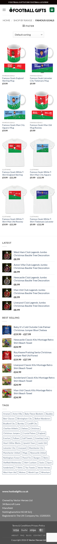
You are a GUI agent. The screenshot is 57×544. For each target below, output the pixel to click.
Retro (45, 458)
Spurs (49, 462)
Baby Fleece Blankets (34, 414)
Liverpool (22, 448)
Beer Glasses (9, 418)
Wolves (22, 472)
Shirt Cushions (30, 462)
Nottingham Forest (11, 458)
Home (6, 20)
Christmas (35, 428)
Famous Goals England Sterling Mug (13, 79)
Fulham (16, 438)
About (15, 535)
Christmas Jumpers (11, 433)
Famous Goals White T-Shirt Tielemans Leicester (42, 220)
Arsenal (6, 414)
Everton (6, 438)
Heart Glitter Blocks (12, 443)
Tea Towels (30, 467)
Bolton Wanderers (42, 418)
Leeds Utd (42, 443)
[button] (4, 9)
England (41, 433)
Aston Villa (17, 414)
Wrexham (45, 472)
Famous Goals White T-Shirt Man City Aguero (41, 173)
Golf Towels (27, 438)
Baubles (49, 414)
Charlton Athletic (10, 428)
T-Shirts (19, 467)
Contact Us (39, 535)
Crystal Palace (29, 433)
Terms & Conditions (21, 525)
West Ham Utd (9, 472)
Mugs (25, 453)
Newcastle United (38, 453)
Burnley (21, 423)
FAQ (22, 535)
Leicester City (9, 448)
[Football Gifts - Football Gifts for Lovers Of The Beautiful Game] (27, 10)
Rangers (37, 458)
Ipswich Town (29, 443)
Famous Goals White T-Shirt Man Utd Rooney (13, 220)
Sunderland (8, 467)
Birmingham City (24, 418)
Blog (28, 535)
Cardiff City (32, 423)
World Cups (33, 472)
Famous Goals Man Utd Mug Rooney (41, 126)
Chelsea (24, 428)
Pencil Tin (26, 458)
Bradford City (9, 423)
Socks (41, 462)
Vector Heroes (44, 467)
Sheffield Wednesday (12, 462)
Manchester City (36, 448)
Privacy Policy (38, 525)
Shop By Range (23, 20)
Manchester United (11, 453)
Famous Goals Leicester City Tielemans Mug (41, 79)
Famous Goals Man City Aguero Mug (13, 126)
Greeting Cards (41, 438)
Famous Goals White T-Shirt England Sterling (13, 173)
